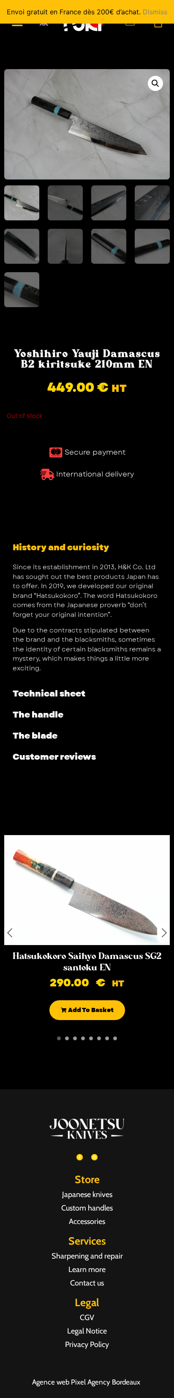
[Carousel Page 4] (83, 1038)
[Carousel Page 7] (107, 1038)
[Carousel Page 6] (99, 1038)
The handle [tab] (38, 715)
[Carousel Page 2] (67, 1038)
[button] (155, 83)
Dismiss (155, 12)
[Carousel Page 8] (115, 1038)
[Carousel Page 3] (75, 1038)
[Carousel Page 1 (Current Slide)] (59, 1038)
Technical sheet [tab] (49, 694)
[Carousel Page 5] (91, 1038)
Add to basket (90, 1010)
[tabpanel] (87, 620)
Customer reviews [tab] (54, 757)
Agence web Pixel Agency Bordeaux (87, 1382)
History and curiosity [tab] (61, 547)
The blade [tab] (35, 736)
